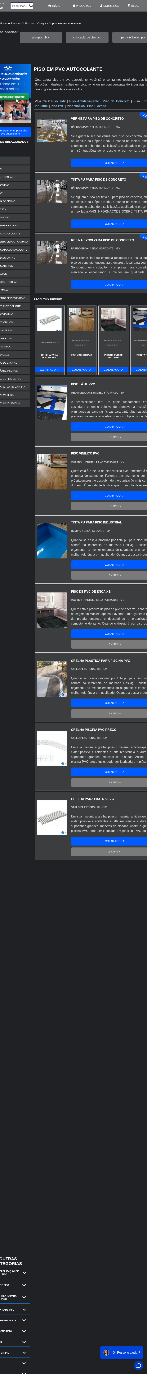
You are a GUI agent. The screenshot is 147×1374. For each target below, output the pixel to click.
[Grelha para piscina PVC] (52, 832)
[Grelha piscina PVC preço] (52, 763)
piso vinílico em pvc (133, 37)
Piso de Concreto (116, 101)
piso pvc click (40, 37)
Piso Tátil (58, 101)
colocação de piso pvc (87, 37)
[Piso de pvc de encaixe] (52, 625)
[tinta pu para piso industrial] (52, 556)
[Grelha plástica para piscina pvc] (52, 694)
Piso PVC (58, 106)
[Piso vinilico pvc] (52, 487)
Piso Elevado (96, 106)
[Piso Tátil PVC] (52, 418)
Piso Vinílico (76, 106)
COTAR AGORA (49, 369)
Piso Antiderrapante (84, 101)
